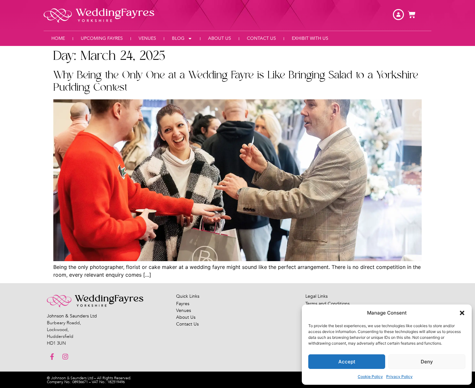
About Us (219, 38)
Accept (346, 362)
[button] (462, 313)
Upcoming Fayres (102, 38)
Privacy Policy (399, 376)
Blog (178, 38)
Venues (147, 38)
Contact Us (261, 38)
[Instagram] (65, 356)
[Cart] (412, 14)
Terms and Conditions (327, 304)
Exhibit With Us (310, 38)
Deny (427, 362)
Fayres (182, 304)
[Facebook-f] (52, 356)
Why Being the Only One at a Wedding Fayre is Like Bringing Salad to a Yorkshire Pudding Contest (235, 81)
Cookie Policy (370, 376)
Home (58, 38)
